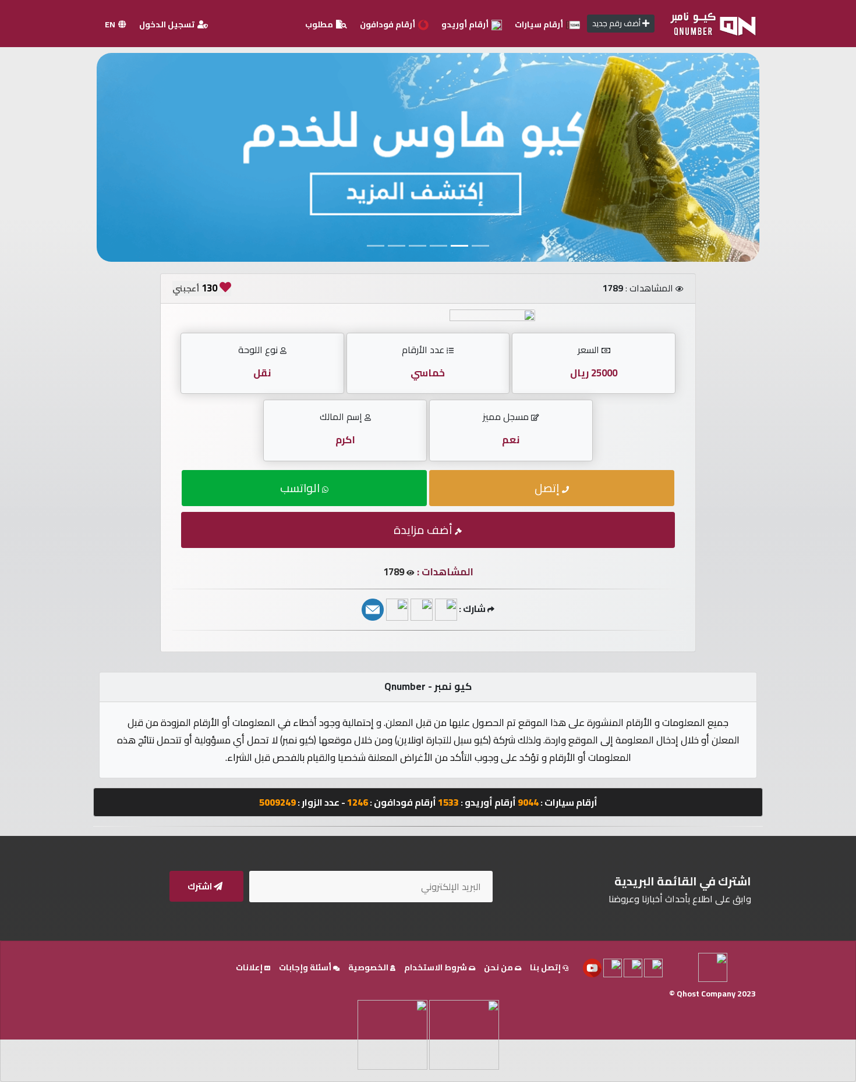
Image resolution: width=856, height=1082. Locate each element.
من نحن (499, 967)
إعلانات (250, 967)
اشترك (201, 886)
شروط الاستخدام (436, 967)
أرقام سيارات (540, 24)
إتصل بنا (546, 967)
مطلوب (320, 24)
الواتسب (301, 488)
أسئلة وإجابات (306, 967)
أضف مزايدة (424, 529)
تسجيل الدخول (167, 24)
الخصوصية (369, 967)
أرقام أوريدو (465, 24)
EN (111, 24)
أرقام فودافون (388, 24)
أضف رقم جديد (617, 23)
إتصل (548, 488)
